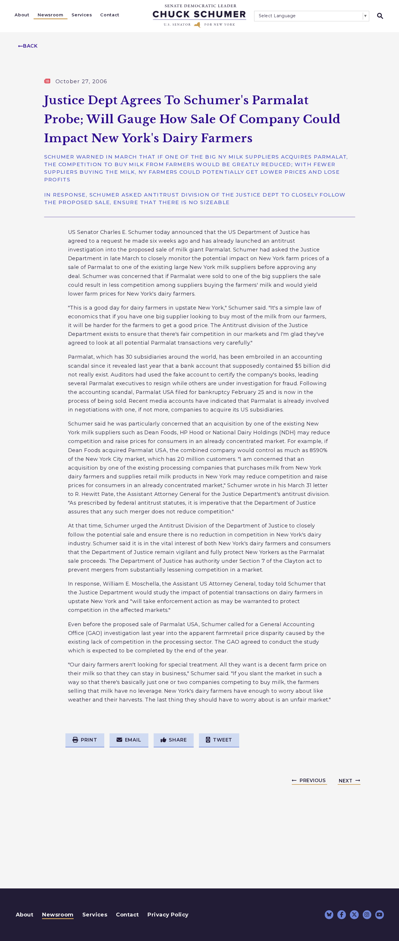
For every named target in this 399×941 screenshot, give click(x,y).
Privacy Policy (168, 915)
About (22, 15)
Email (133, 740)
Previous (313, 780)
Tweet (222, 740)
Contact (109, 15)
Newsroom (50, 15)
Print (89, 740)
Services (82, 15)
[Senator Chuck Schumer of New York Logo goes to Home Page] (199, 16)
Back (30, 46)
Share (178, 740)
